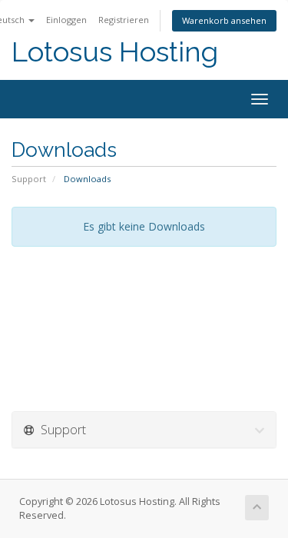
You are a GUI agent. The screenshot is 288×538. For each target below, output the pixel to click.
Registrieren (123, 19)
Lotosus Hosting (115, 51)
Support (29, 178)
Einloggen (66, 19)
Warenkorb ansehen (224, 20)
